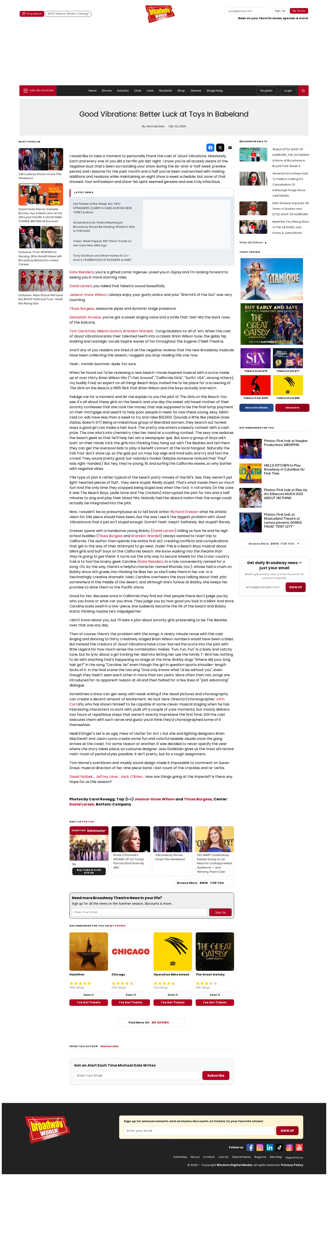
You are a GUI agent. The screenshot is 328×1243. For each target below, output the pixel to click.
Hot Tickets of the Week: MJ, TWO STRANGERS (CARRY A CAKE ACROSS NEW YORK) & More (103, 208)
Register (266, 90)
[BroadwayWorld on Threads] (289, 1147)
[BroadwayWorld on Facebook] (250, 1147)
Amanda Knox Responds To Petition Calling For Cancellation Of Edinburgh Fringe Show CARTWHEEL (290, 184)
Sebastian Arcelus (85, 317)
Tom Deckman (82, 331)
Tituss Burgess (81, 308)
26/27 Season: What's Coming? (68, 13)
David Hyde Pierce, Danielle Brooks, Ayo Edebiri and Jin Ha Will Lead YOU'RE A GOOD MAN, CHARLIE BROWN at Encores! (40, 205)
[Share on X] (220, 148)
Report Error (294, 1158)
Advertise (180, 1157)
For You (88, 821)
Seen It (88, 995)
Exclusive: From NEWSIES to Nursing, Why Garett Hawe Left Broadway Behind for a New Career (40, 247)
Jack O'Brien (131, 776)
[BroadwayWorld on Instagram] (260, 1147)
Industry (123, 90)
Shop (181, 90)
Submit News (241, 1157)
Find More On (149, 1022)
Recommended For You (256, 427)
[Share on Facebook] (210, 148)
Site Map (276, 1157)
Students (165, 90)
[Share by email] (230, 148)
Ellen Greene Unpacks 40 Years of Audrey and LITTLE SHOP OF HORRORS (290, 208)
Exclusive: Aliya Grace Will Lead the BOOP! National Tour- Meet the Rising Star (41, 288)
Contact (209, 1157)
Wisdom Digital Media (234, 1165)
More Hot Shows (256, 407)
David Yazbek (81, 776)
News (93, 90)
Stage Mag (215, 90)
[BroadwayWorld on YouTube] (299, 1147)
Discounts (292, 407)
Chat (137, 90)
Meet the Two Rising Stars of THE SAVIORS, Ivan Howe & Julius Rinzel (290, 227)
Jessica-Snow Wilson (87, 294)
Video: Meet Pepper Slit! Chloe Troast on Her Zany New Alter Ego (102, 243)
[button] (303, 90)
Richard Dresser (184, 511)
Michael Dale (110, 1046)
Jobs (150, 90)
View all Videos (251, 242)
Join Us (223, 1157)
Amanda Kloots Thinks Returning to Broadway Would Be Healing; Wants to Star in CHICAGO (104, 227)
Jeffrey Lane (107, 776)
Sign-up (280, 11)
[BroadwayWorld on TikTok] (280, 1147)
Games (196, 90)
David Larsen (80, 286)
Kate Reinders (81, 272)
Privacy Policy (292, 1165)
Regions (260, 1157)
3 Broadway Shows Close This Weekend (40, 165)
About (195, 1157)
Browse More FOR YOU (200, 883)
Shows (107, 90)
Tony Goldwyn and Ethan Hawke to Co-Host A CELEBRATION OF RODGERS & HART (102, 258)
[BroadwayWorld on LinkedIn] (270, 1147)
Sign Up (287, 1130)
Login (288, 90)
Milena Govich (109, 331)
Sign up (295, 587)
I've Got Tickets (88, 1002)
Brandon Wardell (138, 331)
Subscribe (215, 1075)
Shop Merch (34, 13)
